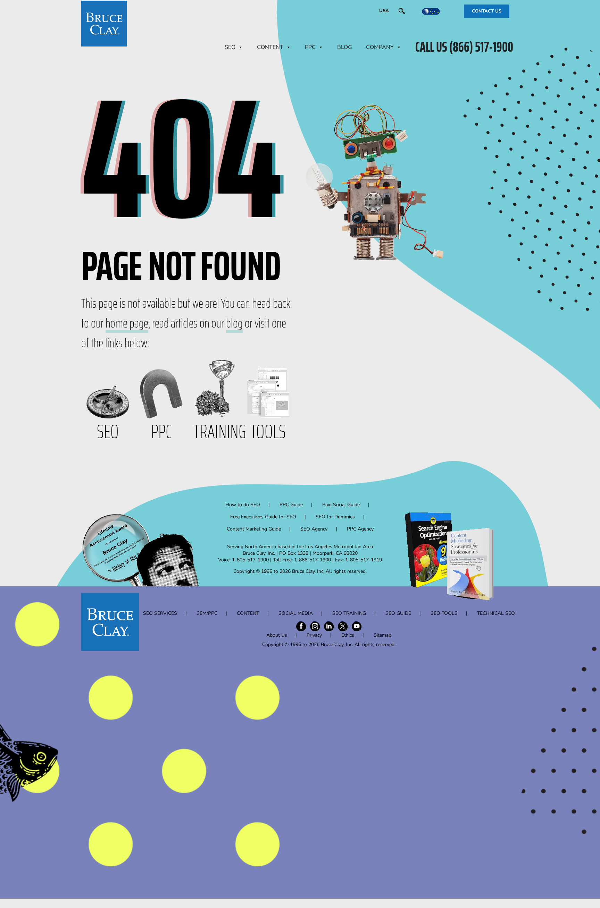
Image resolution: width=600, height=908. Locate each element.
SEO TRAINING (349, 613)
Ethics (347, 635)
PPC (310, 47)
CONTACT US (486, 11)
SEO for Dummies (335, 517)
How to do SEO (242, 504)
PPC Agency (360, 529)
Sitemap (382, 635)
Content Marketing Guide (254, 529)
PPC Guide (291, 504)
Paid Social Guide (341, 504)
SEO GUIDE (398, 613)
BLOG (344, 47)
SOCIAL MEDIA (295, 613)
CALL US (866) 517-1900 (464, 47)
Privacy (314, 635)
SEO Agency (313, 529)
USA (384, 11)
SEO (230, 47)
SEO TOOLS (444, 613)
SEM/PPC (207, 613)
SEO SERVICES (160, 613)
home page (127, 323)
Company (380, 47)
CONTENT (270, 47)
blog (234, 323)
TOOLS (268, 432)
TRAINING (219, 432)
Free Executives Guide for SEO (263, 517)
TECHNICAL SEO (496, 613)
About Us (276, 635)
